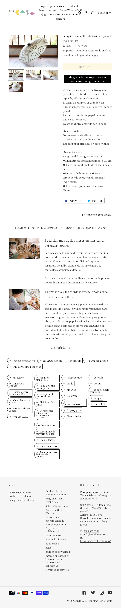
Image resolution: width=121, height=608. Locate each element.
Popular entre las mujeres (45, 386)
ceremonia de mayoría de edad (45, 432)
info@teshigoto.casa (94, 534)
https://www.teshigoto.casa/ (95, 540)
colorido (98, 377)
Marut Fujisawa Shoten (19, 401)
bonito (97, 383)
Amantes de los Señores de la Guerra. (46, 454)
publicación (52, 543)
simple (97, 398)
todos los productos (23, 360)
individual (99, 404)
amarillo (71, 389)
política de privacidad (58, 551)
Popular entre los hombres (45, 395)
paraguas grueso (98, 360)
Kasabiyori (18, 377)
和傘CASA (81, 600)
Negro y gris (73, 410)
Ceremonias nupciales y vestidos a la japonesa (44, 414)
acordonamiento (45, 425)
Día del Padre (47, 439)
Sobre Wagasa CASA (57, 505)
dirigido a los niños (45, 403)
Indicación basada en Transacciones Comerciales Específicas (57, 560)
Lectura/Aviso (53, 535)
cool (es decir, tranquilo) (99, 390)
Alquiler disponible (42, 378)
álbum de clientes (56, 539)
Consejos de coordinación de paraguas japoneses (57, 520)
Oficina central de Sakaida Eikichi (19, 393)
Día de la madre (48, 446)
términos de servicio (57, 569)
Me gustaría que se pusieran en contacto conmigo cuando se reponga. (88, 79)
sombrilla (75, 360)
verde (69, 383)
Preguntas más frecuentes (54, 500)
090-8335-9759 (91, 531)
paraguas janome (52, 360)
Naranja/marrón (72, 404)
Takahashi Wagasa (16, 384)
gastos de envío (99, 50)
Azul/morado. (74, 377)
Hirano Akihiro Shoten (19, 409)
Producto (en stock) (20, 496)
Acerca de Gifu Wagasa (54, 511)
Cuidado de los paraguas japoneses (57, 493)
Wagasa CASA (20, 416)
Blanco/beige (73, 416)
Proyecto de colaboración (53, 529)
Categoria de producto (21, 500)
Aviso (49, 547)
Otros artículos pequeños (26, 366)
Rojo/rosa (72, 395)
